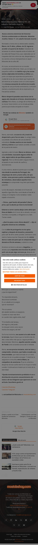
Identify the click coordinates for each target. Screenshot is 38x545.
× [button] (34, 259)
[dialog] (19, 272)
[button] (19, 272)
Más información (24, 269)
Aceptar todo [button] (20, 276)
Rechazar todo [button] (19, 280)
